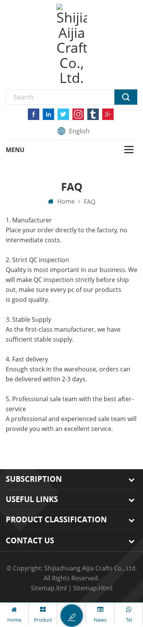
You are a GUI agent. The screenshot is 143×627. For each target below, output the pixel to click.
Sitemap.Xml (49, 588)
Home (65, 201)
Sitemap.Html (92, 588)
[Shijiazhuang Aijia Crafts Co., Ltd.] (71, 45)
